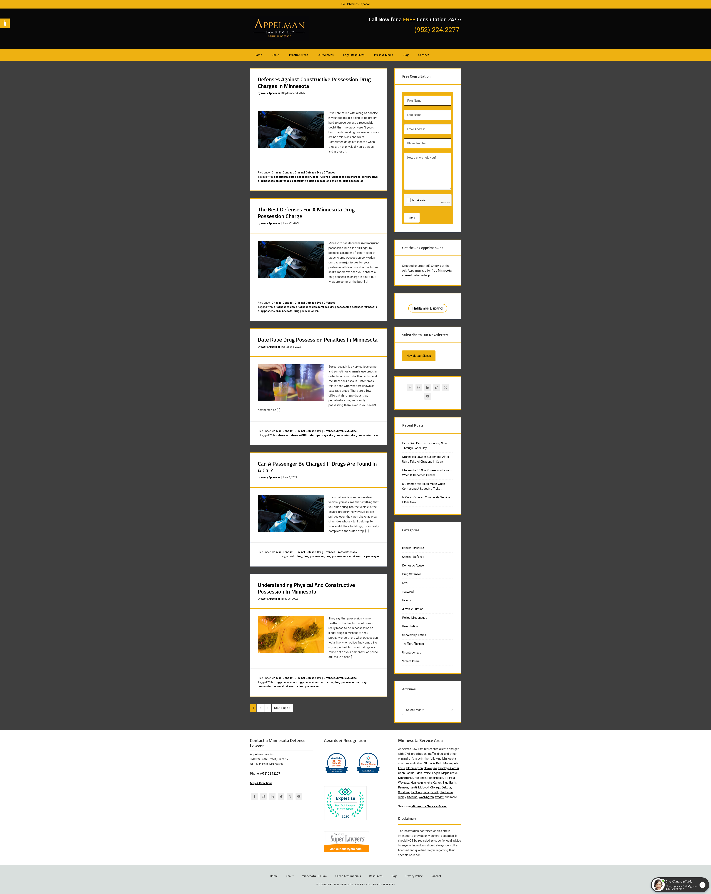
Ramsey (403, 787)
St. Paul (450, 778)
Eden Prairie (423, 773)
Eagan (436, 773)
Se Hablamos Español (355, 4)
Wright (439, 797)
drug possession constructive (314, 682)
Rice (426, 792)
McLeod (423, 787)
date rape (282, 435)
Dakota (446, 787)
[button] (5, 23)
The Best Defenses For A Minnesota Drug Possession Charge (306, 212)
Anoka (428, 782)
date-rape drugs (318, 435)
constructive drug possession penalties (316, 180)
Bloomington (414, 768)
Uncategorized (411, 652)
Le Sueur (416, 792)
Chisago (435, 787)
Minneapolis (451, 763)
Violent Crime (411, 661)
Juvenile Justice (346, 431)
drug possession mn (306, 311)
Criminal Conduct (282, 172)
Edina (401, 768)
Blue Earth (449, 782)
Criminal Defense (305, 172)
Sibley (402, 797)
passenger (372, 556)
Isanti (413, 787)
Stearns (412, 797)
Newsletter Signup (419, 355)
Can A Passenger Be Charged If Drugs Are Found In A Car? (317, 466)
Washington (426, 797)
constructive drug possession (292, 176)
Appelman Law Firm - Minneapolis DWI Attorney (279, 28)
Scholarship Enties (414, 635)
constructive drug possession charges (336, 176)
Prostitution (410, 626)
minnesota (358, 556)
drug (299, 556)
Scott (434, 792)
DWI (405, 583)
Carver (437, 782)
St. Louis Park (433, 763)
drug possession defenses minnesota (353, 306)
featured (408, 591)
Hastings (420, 778)
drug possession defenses (312, 306)
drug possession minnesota (275, 311)
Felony (406, 600)
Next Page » (282, 708)
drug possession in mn (365, 435)
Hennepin (417, 782)
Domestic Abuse (413, 565)
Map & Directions (261, 783)
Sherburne (446, 792)
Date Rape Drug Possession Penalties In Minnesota (318, 339)
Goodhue (404, 792)
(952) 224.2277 (270, 773)
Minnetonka (405, 778)
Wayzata (403, 782)
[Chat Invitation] (678, 885)
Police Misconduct (414, 617)
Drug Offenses (326, 172)
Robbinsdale (435, 778)
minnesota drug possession (302, 686)
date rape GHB (298, 435)
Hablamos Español (427, 308)
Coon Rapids (406, 773)
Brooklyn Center (448, 768)
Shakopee (430, 768)
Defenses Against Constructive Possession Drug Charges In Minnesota (314, 82)
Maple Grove (449, 773)
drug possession (353, 180)
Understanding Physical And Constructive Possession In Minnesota (306, 588)
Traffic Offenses (346, 552)
